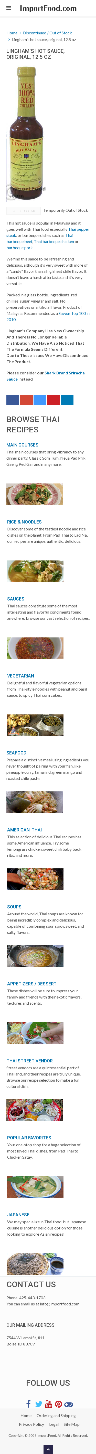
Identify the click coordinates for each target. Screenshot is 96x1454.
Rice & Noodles (24, 522)
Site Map (72, 1424)
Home (11, 32)
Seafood (16, 752)
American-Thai (24, 829)
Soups (14, 906)
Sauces (15, 599)
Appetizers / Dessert (32, 983)
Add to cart (25, 211)
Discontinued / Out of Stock (47, 32)
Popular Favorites (29, 1137)
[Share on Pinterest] (53, 401)
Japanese (18, 1214)
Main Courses (22, 445)
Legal (54, 1424)
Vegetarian (20, 675)
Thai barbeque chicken (54, 241)
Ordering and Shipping (56, 1415)
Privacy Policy (31, 1424)
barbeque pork (19, 247)
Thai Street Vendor (29, 1060)
